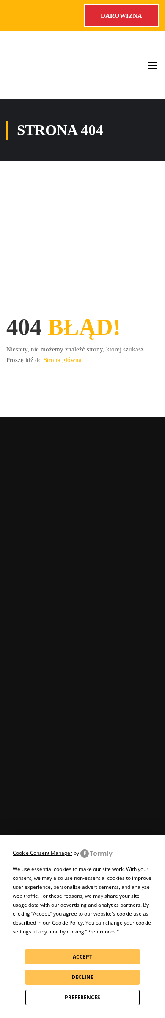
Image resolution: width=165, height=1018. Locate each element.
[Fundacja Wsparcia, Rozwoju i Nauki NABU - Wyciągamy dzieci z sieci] (35, 65)
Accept (82, 956)
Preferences (82, 997)
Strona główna (63, 359)
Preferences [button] (101, 931)
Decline (83, 977)
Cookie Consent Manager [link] (42, 853)
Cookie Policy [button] (67, 922)
